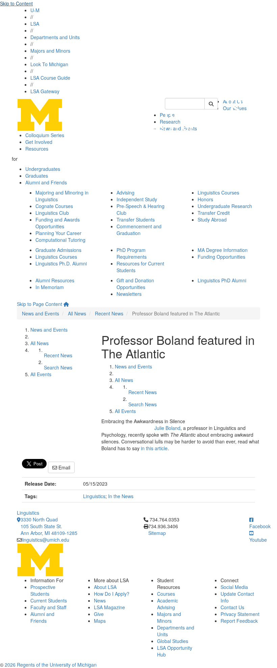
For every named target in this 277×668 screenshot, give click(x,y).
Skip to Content (16, 3)
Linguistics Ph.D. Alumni (61, 263)
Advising (125, 192)
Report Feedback (239, 620)
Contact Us (232, 607)
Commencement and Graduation (139, 229)
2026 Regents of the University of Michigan (51, 664)
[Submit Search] (211, 103)
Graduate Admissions (58, 250)
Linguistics (94, 496)
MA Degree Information (223, 250)
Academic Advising (167, 604)
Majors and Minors (50, 50)
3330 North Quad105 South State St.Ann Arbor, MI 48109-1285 (49, 526)
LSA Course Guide (50, 77)
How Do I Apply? (111, 593)
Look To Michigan (49, 64)
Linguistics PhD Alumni (222, 280)
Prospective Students (42, 590)
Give (99, 614)
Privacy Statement (240, 614)
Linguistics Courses (218, 192)
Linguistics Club (52, 212)
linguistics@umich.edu (45, 539)
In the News (120, 496)
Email (63, 467)
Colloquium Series (44, 135)
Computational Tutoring (60, 239)
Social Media (234, 587)
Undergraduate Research (225, 206)
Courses (166, 593)
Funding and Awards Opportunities (57, 223)
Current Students (48, 600)
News (100, 600)
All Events (40, 374)
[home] (66, 304)
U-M (35, 10)
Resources (36, 148)
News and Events (40, 313)
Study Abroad (212, 219)
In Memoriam (49, 287)
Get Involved (38, 141)
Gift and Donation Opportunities (135, 283)
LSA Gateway (44, 91)
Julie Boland (167, 428)
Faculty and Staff (48, 607)
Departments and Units (55, 37)
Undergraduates (42, 168)
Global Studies (172, 641)
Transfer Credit (214, 212)
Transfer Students (136, 219)
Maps (100, 620)
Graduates (36, 175)
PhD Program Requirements (132, 253)
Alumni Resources (54, 280)
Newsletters (129, 293)
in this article (154, 448)
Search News (58, 367)
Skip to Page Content (39, 304)
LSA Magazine (109, 607)
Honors (205, 199)
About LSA (105, 587)
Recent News (109, 313)
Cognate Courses (54, 206)
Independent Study (137, 199)
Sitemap (157, 533)
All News (77, 313)
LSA (34, 23)
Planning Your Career (58, 233)
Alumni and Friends (46, 182)
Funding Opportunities (221, 256)
